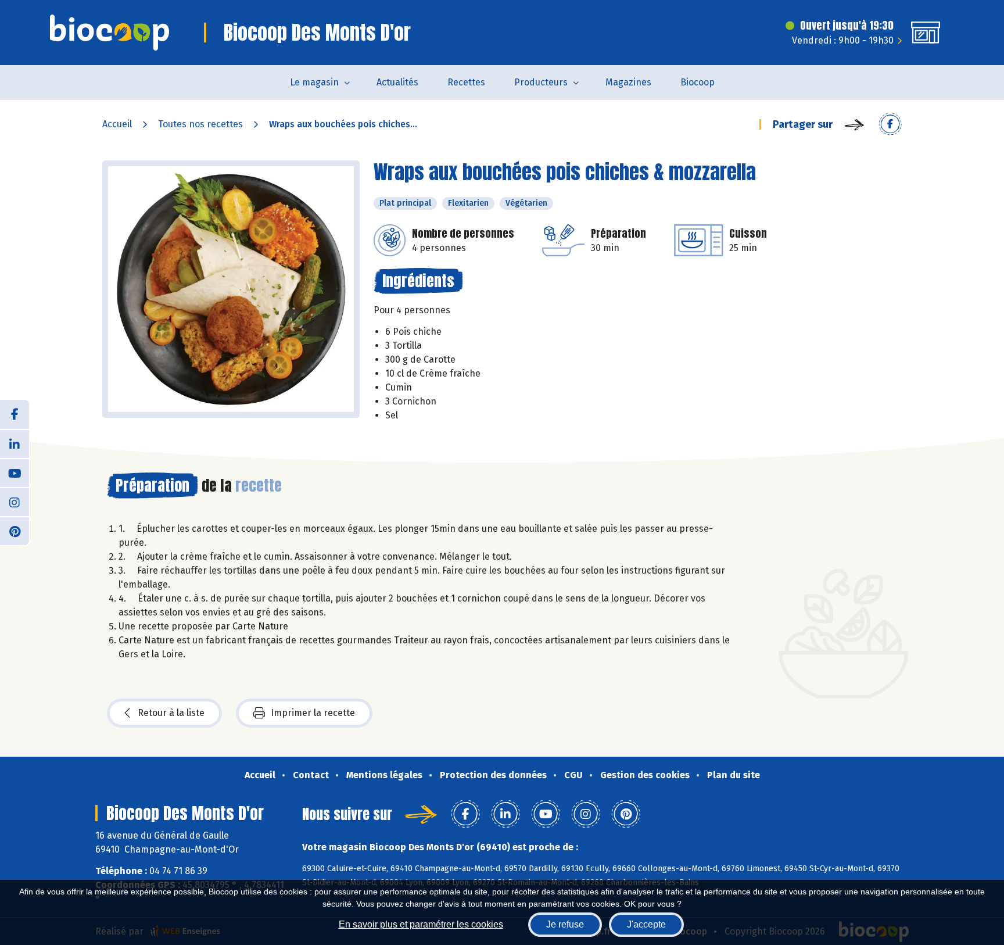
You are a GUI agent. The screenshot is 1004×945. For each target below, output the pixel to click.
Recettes (466, 82)
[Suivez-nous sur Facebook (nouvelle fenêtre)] (14, 414)
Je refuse (565, 924)
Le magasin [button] (314, 82)
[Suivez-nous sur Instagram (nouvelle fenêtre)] (14, 501)
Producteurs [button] (541, 82)
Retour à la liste (171, 712)
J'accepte (646, 924)
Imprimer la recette (313, 712)
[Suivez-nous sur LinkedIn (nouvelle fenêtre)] (14, 443)
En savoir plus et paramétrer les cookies (421, 924)
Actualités (397, 82)
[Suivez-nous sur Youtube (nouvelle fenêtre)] (14, 472)
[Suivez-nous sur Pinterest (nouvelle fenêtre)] (14, 530)
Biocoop (697, 82)
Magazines (628, 82)
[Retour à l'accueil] (109, 33)
